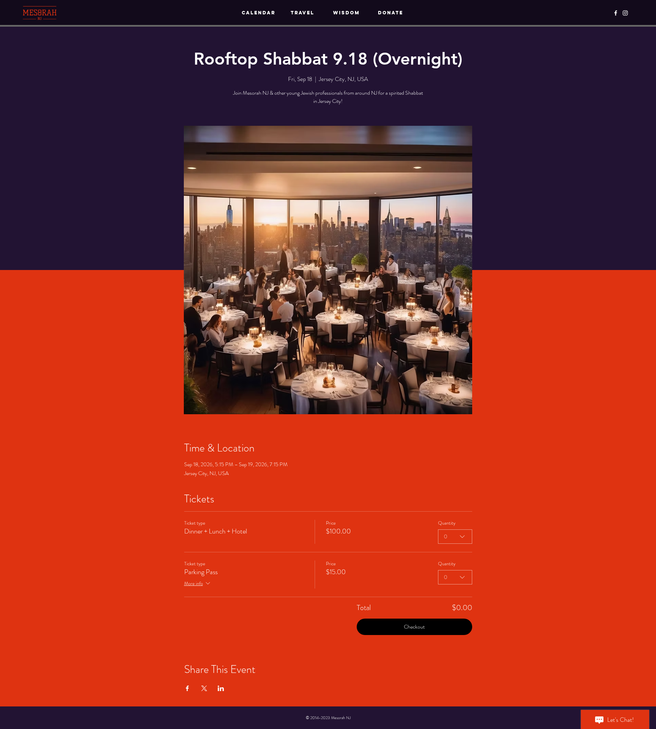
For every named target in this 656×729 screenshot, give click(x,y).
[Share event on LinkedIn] (221, 688)
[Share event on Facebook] (187, 688)
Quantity (446, 523)
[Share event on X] (204, 688)
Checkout (414, 627)
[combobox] (455, 536)
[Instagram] (625, 13)
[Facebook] (615, 13)
